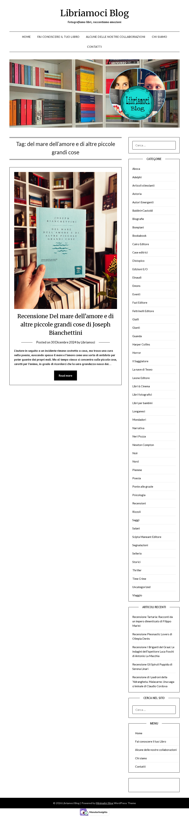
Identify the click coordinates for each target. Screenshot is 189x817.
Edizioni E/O (140, 269)
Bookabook (139, 235)
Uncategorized (141, 587)
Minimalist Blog (104, 803)
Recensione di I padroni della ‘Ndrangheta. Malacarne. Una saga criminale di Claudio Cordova (153, 681)
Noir (135, 453)
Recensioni (139, 503)
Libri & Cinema (141, 386)
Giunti (136, 327)
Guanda (137, 336)
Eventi (136, 294)
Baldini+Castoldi (142, 210)
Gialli (135, 319)
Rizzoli (136, 511)
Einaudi (136, 277)
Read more (65, 375)
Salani (136, 528)
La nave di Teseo (142, 369)
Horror (136, 352)
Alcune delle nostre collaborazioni (115, 36)
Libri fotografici (142, 394)
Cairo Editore (140, 244)
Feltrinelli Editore (143, 311)
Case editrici (140, 252)
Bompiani (138, 227)
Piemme (137, 470)
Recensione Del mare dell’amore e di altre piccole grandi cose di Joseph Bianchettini (65, 324)
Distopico (138, 260)
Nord (135, 461)
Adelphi (137, 177)
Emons (136, 285)
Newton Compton (143, 444)
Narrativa (138, 428)
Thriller (137, 570)
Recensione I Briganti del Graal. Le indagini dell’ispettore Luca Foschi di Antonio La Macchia (153, 651)
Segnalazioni (140, 545)
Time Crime (139, 578)
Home (26, 36)
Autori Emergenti (143, 202)
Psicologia (138, 495)
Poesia (136, 478)
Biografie (138, 218)
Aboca (136, 168)
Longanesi (138, 411)
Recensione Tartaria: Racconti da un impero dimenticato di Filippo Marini (152, 621)
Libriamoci (88, 342)
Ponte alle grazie (142, 486)
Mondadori (139, 419)
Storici (136, 562)
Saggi (135, 520)
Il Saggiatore (140, 361)
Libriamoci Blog (94, 13)
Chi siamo (159, 36)
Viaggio (137, 595)
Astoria (137, 193)
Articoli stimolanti (143, 185)
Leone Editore (141, 378)
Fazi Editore (139, 302)
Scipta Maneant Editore (146, 536)
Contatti (94, 46)
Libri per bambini (142, 403)
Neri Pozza (139, 436)
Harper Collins (141, 344)
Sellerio (137, 553)
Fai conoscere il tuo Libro (58, 36)
